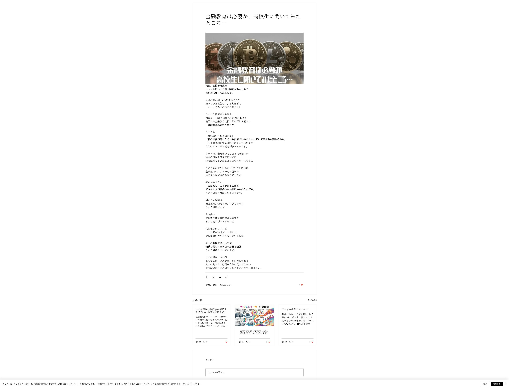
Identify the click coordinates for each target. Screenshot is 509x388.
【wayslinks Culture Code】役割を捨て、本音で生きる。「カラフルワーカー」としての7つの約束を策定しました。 (254, 332)
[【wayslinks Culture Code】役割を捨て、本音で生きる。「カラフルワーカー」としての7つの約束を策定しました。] (254, 315)
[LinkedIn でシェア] (219, 277)
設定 (485, 383)
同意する (496, 383)
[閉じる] (505, 384)
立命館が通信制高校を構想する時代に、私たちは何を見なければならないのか (211, 310)
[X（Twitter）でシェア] (213, 277)
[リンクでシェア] (226, 277)
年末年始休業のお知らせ (295, 309)
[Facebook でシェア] (206, 277)
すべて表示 (312, 300)
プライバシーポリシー (192, 383)
